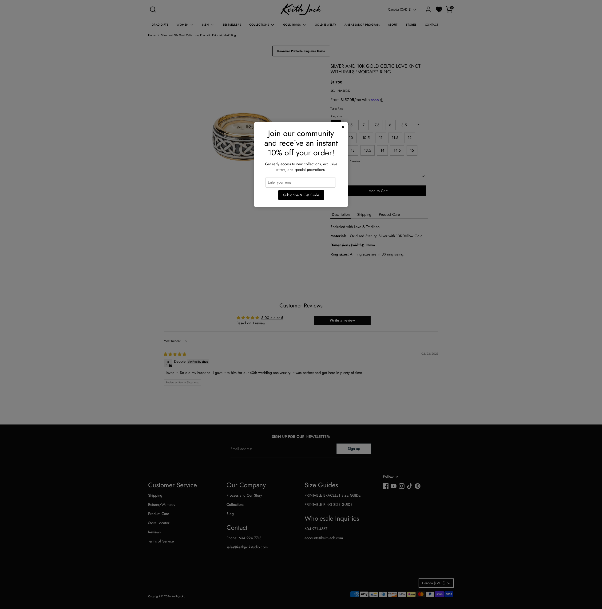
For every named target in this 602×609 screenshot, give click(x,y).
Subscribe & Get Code (301, 195)
